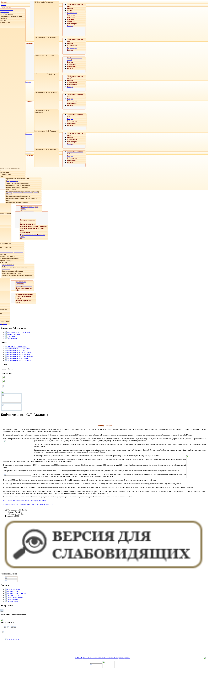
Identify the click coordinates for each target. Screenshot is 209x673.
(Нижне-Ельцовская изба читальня (16, 504)
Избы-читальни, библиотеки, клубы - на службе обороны (23, 500)
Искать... (4, 369)
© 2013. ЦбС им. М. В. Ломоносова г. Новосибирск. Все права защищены (102, 658)
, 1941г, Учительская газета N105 (41, 504)
